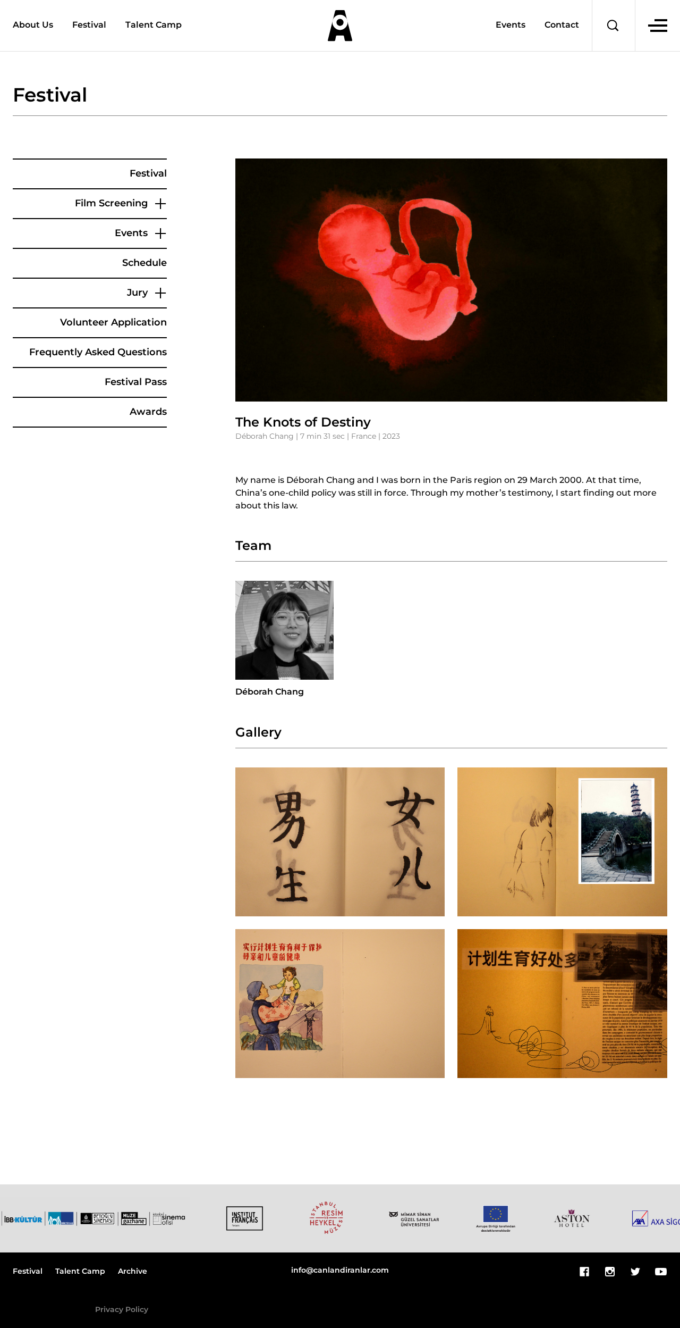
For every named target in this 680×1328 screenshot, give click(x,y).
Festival (89, 25)
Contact (562, 25)
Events (510, 25)
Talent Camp (153, 25)
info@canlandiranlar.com (340, 1270)
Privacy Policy (121, 1310)
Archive (132, 1271)
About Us (33, 25)
